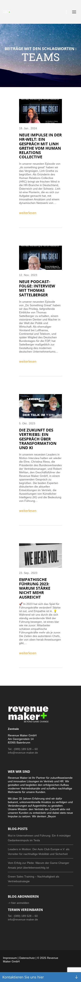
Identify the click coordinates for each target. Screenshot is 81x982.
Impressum (10, 957)
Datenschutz (27, 957)
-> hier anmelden (18, 902)
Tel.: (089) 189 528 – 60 (23, 749)
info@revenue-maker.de (23, 752)
